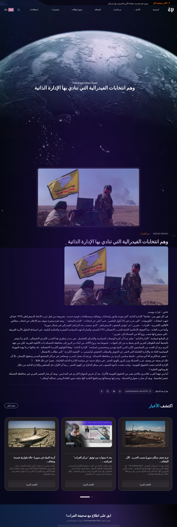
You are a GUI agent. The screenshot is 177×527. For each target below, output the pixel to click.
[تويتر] (11, 3)
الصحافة (98, 9)
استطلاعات (34, 9)
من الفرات (117, 9)
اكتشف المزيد (145, 484)
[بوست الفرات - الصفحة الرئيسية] (171, 10)
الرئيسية (156, 9)
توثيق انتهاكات (77, 9)
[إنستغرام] (9, 3)
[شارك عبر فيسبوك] (101, 391)
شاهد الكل (11, 405)
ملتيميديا (56, 9)
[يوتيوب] (7, 3)
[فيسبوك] (13, 3)
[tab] (92, 497)
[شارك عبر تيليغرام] (113, 391)
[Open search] (18, 10)
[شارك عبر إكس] (107, 391)
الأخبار (138, 9)
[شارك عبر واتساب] (119, 391)
